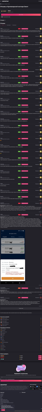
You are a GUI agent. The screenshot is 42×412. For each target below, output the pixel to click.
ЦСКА (3, 348)
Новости (1, 398)
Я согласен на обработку (7, 379)
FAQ (0, 397)
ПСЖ (2, 336)
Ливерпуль (3, 333)
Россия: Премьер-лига (5, 319)
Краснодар (3, 349)
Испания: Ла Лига (4, 318)
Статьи (1, 396)
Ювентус (3, 340)
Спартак (3, 345)
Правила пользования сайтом (4, 400)
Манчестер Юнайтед (5, 342)
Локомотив (3, 346)
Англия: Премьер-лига (5, 322)
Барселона (3, 330)
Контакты (1, 394)
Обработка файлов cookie (3, 399)
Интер (3, 339)
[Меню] (1, 1)
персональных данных (11, 379)
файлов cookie (3, 408)
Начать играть (21, 14)
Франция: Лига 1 (4, 325)
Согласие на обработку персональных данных (6, 402)
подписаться (21, 380)
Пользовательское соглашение (4, 401)
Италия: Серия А (4, 321)
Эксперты (1, 403)
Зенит (3, 343)
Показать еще (21, 308)
